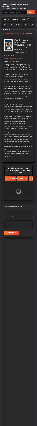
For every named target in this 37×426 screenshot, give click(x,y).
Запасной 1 (24, 178)
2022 (33, 25)
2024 (19, 25)
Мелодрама (7, 29)
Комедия (20, 58)
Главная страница (8, 33)
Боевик (15, 19)
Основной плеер (12, 178)
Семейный (12, 58)
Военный (25, 19)
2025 (12, 25)
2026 (5, 25)
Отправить (12, 232)
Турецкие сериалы (20, 33)
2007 (26, 52)
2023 (26, 25)
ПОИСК (31, 12)
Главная (6, 19)
